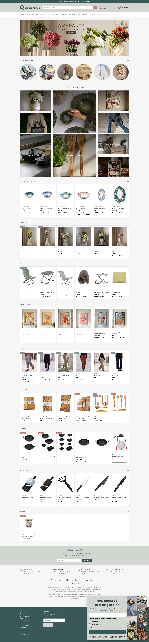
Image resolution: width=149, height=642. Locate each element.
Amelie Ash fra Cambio (64, 375)
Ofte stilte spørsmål (25, 623)
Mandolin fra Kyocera (27, 497)
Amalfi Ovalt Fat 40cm (118, 208)
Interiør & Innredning (58, 14)
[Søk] (95, 7)
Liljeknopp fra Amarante (28, 250)
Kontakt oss (23, 618)
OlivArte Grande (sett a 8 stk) (100, 417)
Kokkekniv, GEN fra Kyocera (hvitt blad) (83, 498)
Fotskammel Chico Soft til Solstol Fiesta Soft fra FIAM (47, 291)
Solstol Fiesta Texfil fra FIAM (65, 291)
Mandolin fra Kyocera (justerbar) (45, 498)
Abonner (86, 560)
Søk (21, 614)
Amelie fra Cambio (81, 375)
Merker (91, 14)
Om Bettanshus (24, 616)
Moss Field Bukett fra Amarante (81, 250)
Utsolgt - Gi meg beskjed (83, 214)
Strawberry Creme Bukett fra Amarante (65, 250)
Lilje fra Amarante (44, 250)
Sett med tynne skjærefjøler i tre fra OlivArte (83, 417)
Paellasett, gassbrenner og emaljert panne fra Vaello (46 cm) (119, 456)
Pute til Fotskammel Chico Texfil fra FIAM (119, 291)
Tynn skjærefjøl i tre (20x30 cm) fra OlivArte (29, 417)
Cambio (23, 373)
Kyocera (24, 495)
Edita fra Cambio (44, 375)
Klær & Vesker (81, 14)
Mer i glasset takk (62, 332)
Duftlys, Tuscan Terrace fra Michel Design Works (29, 535)
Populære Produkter (32, 14)
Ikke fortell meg (80, 332)
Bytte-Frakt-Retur (25, 620)
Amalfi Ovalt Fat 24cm (100, 208)
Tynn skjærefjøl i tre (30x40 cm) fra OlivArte (65, 417)
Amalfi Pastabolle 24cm (64, 208)
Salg (99, 14)
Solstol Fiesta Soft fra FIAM (29, 291)
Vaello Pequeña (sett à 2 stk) (28, 456)
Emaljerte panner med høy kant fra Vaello (83, 456)
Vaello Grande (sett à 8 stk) (65, 456)
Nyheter (22, 14)
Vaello (23, 454)
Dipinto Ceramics (26, 206)
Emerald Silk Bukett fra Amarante (100, 250)
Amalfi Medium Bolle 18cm (47, 208)
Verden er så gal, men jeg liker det (119, 332)
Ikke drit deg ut (26, 332)
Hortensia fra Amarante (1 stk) (119, 250)
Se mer (127, 60)
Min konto (103, 8)
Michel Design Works (27, 533)
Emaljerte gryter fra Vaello (101, 456)
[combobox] (68, 7)
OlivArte (24, 414)
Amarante (24, 248)
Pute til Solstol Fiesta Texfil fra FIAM (83, 291)
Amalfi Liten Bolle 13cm (28, 208)
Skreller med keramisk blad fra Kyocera (65, 498)
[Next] (128, 72)
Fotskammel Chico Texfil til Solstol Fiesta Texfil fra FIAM (101, 291)
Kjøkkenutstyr (45, 14)
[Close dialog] (145, 598)
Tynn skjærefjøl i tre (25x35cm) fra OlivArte (46, 417)
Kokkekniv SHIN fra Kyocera (101, 497)
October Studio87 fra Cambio (27, 376)
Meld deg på (107, 632)
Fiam (23, 289)
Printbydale (25, 330)
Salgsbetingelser (24, 625)
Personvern (23, 627)
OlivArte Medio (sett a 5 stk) (119, 416)
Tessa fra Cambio (116, 375)
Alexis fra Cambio (98, 375)
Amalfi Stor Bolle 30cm (82, 208)
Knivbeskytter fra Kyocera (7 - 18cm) (119, 498)
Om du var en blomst (45, 332)
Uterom (71, 14)
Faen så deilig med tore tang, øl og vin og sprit (100, 332)
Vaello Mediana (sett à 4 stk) (47, 456)
